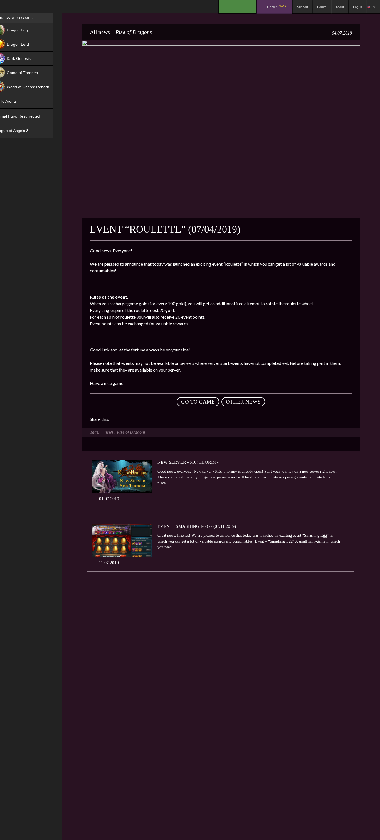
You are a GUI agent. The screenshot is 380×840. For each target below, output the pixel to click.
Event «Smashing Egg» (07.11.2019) (196, 526)
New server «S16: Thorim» (188, 462)
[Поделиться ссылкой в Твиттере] (165, 419)
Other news (243, 402)
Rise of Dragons (131, 432)
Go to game (198, 402)
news (109, 432)
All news (100, 32)
